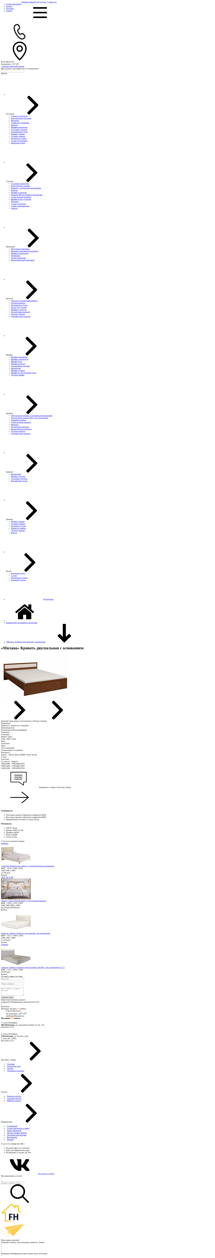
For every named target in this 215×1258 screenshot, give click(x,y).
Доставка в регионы (15, 1071)
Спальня (9, 181)
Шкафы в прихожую (19, 253)
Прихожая (10, 247)
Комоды (14, 125)
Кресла (14, 533)
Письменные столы (19, 132)
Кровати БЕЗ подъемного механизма (26, 195)
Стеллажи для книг (19, 129)
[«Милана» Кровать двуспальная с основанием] (35, 700)
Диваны (9, 519)
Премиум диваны (18, 528)
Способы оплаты (14, 1098)
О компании (12, 1126)
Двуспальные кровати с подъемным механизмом (31, 416)
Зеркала (14, 208)
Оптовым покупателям (17, 1135)
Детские (9, 298)
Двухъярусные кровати (20, 316)
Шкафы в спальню (19, 193)
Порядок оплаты (14, 1096)
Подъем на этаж (14, 1066)
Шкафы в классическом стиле (23, 373)
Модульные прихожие (20, 249)
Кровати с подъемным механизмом (26, 188)
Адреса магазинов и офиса (18, 1128)
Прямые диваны (18, 134)
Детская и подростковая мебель (24, 301)
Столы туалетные (18, 204)
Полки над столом (19, 307)
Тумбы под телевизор (20, 123)
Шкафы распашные (19, 127)
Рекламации (12, 1137)
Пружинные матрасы (20, 427)
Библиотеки (16, 474)
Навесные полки (18, 143)
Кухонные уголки (18, 526)
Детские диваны (18, 314)
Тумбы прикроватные (20, 206)
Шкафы (9, 355)
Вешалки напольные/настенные (24, 251)
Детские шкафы (17, 375)
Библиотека (16, 368)
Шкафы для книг (18, 364)
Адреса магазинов (13, 4)
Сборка (9, 11)
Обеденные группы (19, 578)
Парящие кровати (18, 420)
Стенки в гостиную (19, 116)
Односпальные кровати (21, 197)
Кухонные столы (18, 573)
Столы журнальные (19, 141)
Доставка (10, 8)
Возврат (10, 1140)
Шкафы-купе (16, 361)
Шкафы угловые (18, 370)
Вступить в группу (46, 1174)
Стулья (14, 576)
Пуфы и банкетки (18, 258)
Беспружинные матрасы (21, 429)
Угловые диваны (18, 136)
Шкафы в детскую (19, 310)
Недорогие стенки (19, 138)
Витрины (15, 120)
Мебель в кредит (14, 1101)
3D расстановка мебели (17, 1133)
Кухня (8, 571)
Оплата (9, 6)
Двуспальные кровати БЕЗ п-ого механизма (29, 418)
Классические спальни (20, 186)
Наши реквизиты (14, 1131)
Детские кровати (18, 303)
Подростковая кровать (20, 312)
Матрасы (15, 201)
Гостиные (10, 114)
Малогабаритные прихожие (22, 260)
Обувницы (15, 256)
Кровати (9, 413)
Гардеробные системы (20, 366)
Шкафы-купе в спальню (21, 199)
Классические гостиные (21, 118)
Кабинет (9, 472)
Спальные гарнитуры (20, 184)
